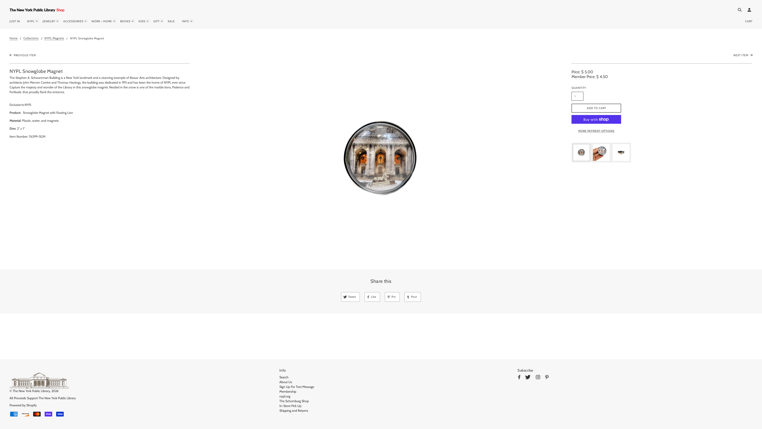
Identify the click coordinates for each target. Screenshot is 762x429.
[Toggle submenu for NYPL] (37, 20)
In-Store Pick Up (290, 406)
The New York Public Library (31, 391)
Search (284, 377)
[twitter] (528, 378)
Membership (287, 391)
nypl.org (284, 396)
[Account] (749, 10)
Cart (748, 21)
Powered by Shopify (23, 405)
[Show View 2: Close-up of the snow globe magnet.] (601, 152)
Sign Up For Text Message (296, 387)
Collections (31, 38)
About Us (285, 382)
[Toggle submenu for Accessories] (86, 20)
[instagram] (538, 378)
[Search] (740, 10)
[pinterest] (547, 378)
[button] (381, 159)
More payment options (596, 131)
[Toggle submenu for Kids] (147, 20)
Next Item (741, 55)
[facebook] (519, 378)
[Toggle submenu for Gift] (162, 20)
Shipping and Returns (293, 411)
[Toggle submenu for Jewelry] (57, 20)
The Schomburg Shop (294, 401)
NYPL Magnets (54, 38)
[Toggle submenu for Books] (133, 20)
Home (14, 38)
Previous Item (24, 55)
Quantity (577, 88)
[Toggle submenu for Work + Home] (114, 20)
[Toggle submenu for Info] (191, 20)
